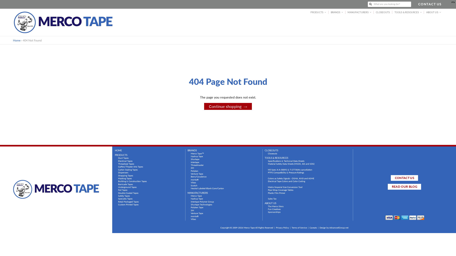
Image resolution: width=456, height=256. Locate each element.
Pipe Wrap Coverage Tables (280, 190)
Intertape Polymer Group (202, 201)
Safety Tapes (124, 195)
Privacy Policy (282, 227)
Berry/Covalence (198, 176)
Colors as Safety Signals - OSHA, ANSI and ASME (291, 178)
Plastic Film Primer (276, 193)
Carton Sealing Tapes (128, 169)
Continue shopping (225, 106)
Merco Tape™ (197, 153)
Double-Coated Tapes (128, 193)
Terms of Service (299, 227)
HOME (118, 150)
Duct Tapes (123, 158)
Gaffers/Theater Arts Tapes (130, 166)
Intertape (195, 162)
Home (16, 40)
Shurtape (195, 159)
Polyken (194, 171)
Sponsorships (274, 212)
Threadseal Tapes (126, 163)
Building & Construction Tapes (132, 181)
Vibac (193, 182)
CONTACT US (404, 178)
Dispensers (123, 172)
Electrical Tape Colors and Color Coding (286, 181)
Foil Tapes (122, 190)
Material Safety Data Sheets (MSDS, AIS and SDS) (291, 163)
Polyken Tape (197, 207)
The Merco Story (276, 206)
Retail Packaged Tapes (128, 201)
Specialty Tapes (125, 198)
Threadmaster (197, 165)
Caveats (313, 227)
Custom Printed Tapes (128, 204)
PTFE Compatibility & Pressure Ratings (286, 172)
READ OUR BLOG (404, 186)
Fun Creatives (274, 209)
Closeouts (272, 153)
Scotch (194, 185)
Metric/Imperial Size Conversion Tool (285, 187)
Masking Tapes (125, 178)
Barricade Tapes (125, 184)
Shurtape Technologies (201, 204)
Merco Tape (196, 195)
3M (192, 168)
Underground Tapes (127, 187)
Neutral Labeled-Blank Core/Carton (207, 188)
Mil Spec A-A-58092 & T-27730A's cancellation (290, 169)
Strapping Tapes (125, 175)
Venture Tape (197, 173)
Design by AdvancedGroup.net (334, 227)
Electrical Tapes (125, 161)
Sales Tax (272, 198)
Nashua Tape (197, 156)
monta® (195, 179)
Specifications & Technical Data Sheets (286, 161)
